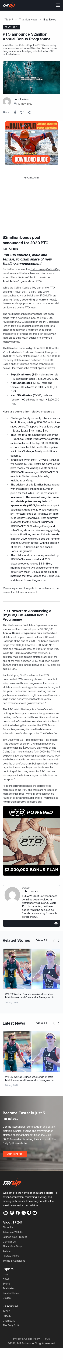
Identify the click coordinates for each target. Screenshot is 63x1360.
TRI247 (8, 19)
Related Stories (16, 940)
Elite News (49, 19)
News (6, 1278)
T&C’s (46, 1338)
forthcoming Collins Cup (45, 269)
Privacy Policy (11, 1256)
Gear (5, 1274)
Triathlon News (28, 19)
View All (41, 940)
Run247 (7, 1316)
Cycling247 (9, 1320)
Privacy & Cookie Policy (26, 1338)
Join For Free (14, 1153)
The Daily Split (11, 1325)
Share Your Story (12, 1246)
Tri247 (6, 1311)
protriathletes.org (23, 797)
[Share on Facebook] (15, 112)
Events (6, 1283)
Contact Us (9, 1241)
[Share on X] (22, 112)
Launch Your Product (15, 1236)
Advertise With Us (13, 1232)
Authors (7, 1251)
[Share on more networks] (29, 112)
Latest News (14, 1023)
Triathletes (9, 1288)
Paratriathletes (11, 1293)
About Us (8, 1227)
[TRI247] (9, 5)
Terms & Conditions (14, 1260)
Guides (7, 1298)
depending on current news (38, 299)
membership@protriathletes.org (22, 801)
